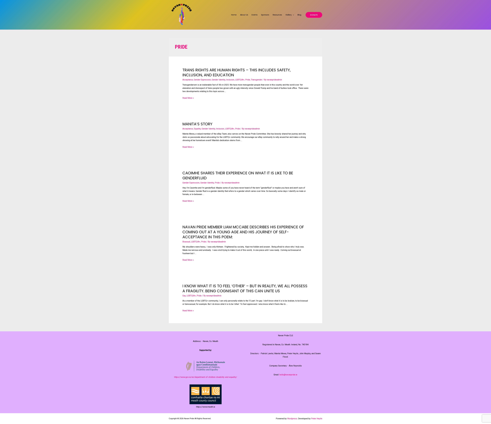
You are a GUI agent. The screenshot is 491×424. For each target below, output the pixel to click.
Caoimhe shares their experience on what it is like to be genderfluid (237, 175)
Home (234, 15)
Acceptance (187, 79)
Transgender (256, 79)
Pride (247, 79)
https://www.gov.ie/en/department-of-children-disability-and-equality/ (205, 377)
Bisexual (186, 241)
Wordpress (292, 418)
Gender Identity (218, 79)
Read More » (188, 98)
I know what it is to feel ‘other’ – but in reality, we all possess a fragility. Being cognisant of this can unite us (244, 288)
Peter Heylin (316, 418)
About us (244, 15)
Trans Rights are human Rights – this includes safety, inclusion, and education (236, 72)
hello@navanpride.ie (288, 374)
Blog (299, 15)
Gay (184, 295)
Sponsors (265, 15)
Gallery (289, 15)
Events (255, 15)
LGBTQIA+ (239, 79)
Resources (277, 15)
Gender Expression (202, 79)
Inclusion (230, 79)
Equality (197, 129)
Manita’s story (197, 124)
